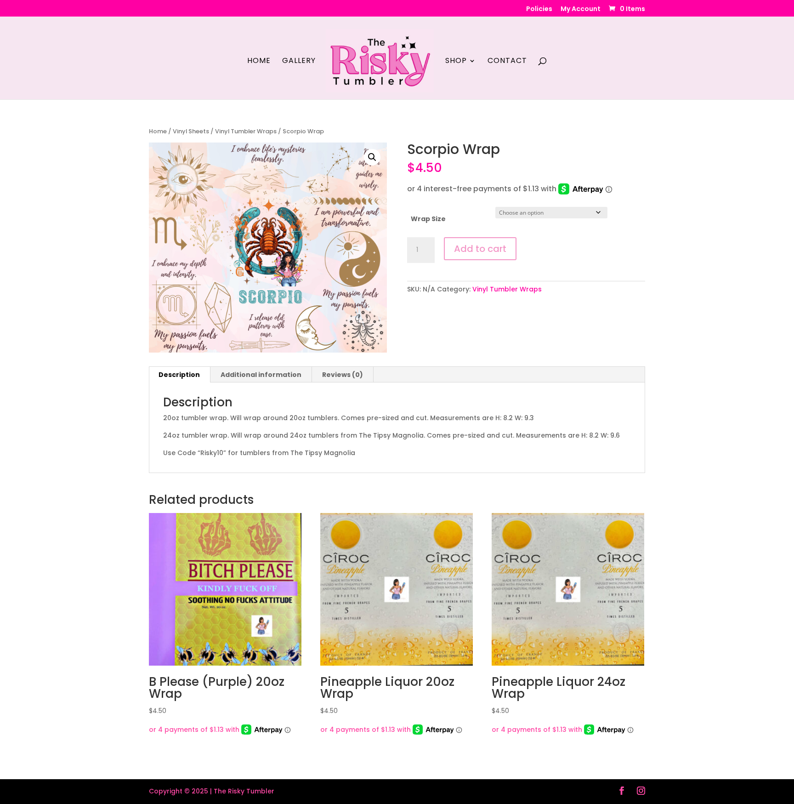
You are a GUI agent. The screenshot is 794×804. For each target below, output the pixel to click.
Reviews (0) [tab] (342, 374)
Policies (539, 9)
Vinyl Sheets (191, 131)
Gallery (299, 61)
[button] (372, 157)
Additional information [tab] (261, 374)
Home (259, 61)
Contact (507, 61)
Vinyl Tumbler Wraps (246, 131)
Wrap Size (428, 218)
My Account (581, 9)
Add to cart (480, 248)
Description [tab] (179, 374)
